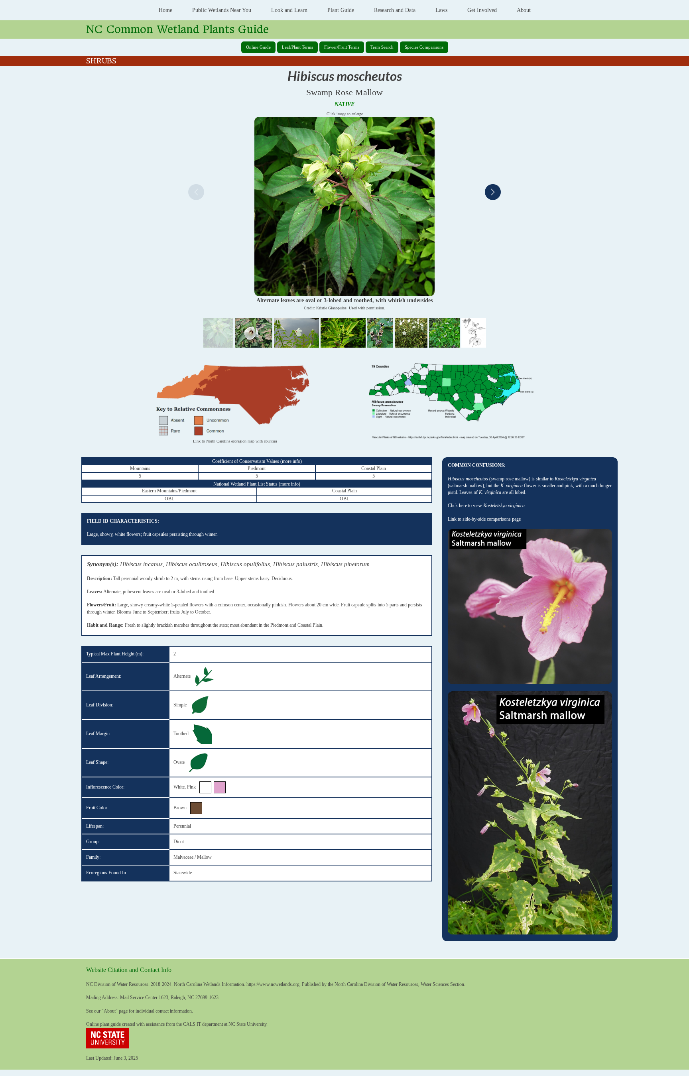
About (524, 10)
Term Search (382, 47)
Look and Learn (289, 10)
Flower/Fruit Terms (341, 47)
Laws (441, 10)
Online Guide (258, 47)
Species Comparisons (424, 47)
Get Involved (482, 10)
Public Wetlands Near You (221, 10)
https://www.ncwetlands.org (272, 984)
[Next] (493, 193)
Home (165, 10)
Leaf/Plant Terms (297, 47)
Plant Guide (340, 10)
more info (291, 461)
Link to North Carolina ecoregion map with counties (235, 441)
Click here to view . (487, 505)
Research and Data (394, 10)
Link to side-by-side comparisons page (484, 519)
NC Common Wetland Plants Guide (177, 29)
